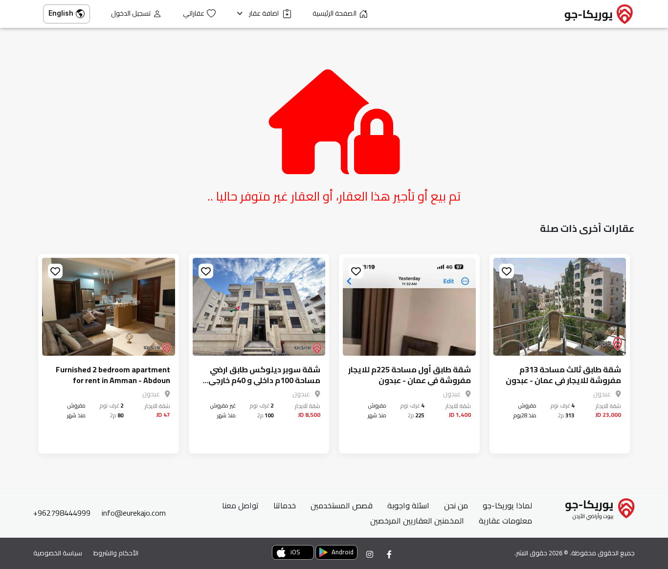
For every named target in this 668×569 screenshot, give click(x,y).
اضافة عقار (264, 13)
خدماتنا (284, 505)
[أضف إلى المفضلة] (506, 271)
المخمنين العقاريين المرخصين (417, 520)
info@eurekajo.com (134, 513)
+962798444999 (61, 513)
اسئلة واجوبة (408, 505)
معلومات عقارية (505, 520)
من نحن (456, 505)
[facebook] (389, 554)
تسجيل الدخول (131, 13)
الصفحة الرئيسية (334, 13)
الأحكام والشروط (115, 553)
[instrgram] (369, 554)
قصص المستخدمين (342, 505)
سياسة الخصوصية (57, 553)
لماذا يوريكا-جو (507, 505)
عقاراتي (193, 13)
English (60, 13)
